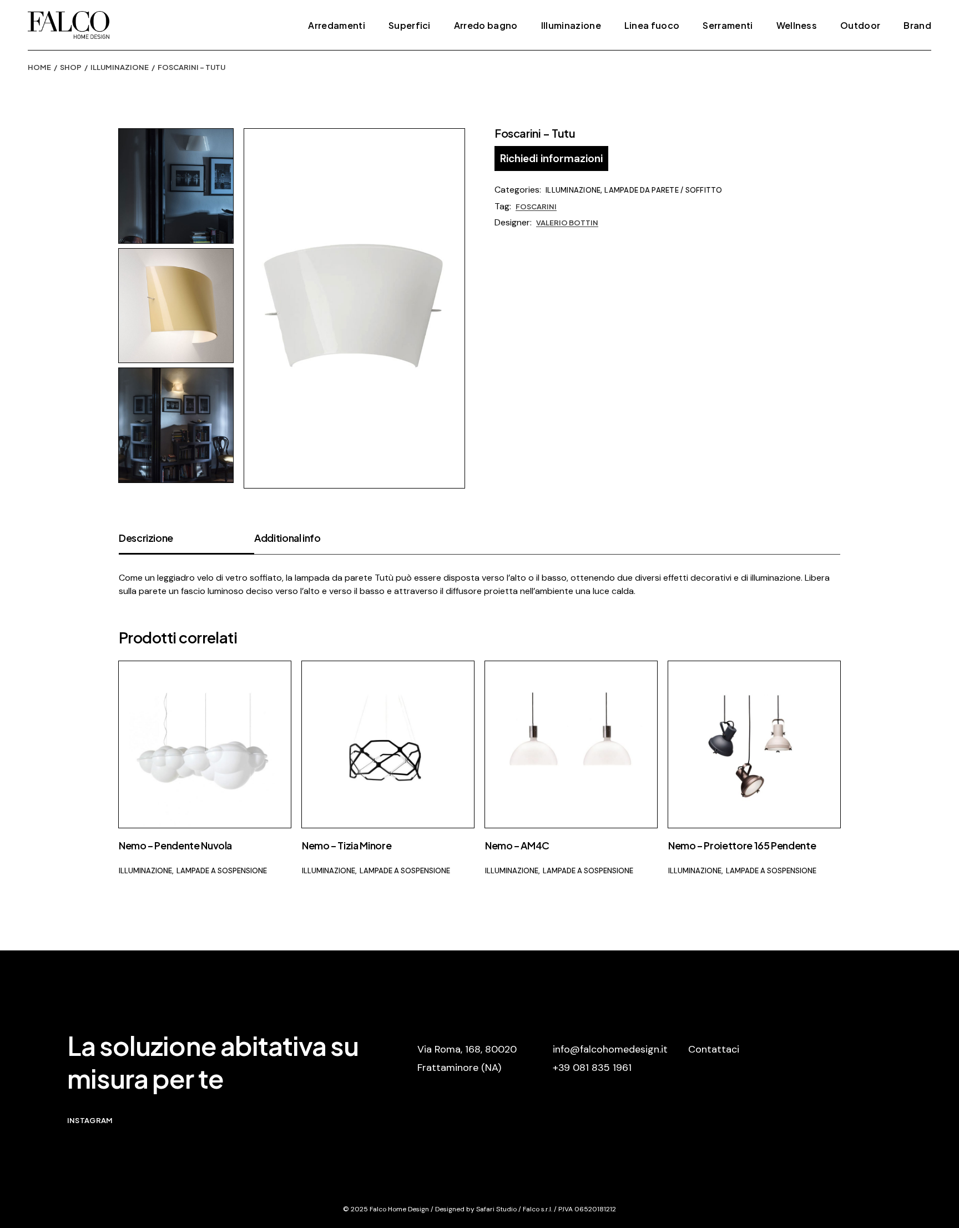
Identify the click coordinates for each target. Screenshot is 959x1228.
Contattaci (713, 1049)
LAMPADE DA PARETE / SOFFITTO (663, 190)
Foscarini (536, 206)
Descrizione (146, 537)
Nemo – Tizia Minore (346, 845)
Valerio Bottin (567, 222)
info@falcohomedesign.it (610, 1049)
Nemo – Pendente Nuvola (175, 845)
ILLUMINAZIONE (573, 190)
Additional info (287, 537)
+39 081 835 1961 (592, 1067)
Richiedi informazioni (551, 158)
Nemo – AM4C (517, 845)
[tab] (186, 543)
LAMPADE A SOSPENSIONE (221, 870)
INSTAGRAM (90, 1120)
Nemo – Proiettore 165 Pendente (742, 845)
